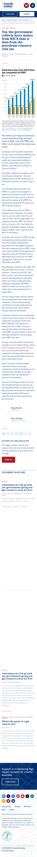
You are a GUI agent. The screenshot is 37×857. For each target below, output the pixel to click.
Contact (11, 810)
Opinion (4, 481)
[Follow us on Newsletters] (13, 801)
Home (4, 20)
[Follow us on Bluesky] (4, 796)
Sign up (8, 459)
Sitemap (17, 806)
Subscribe (10, 14)
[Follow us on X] (8, 796)
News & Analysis (12, 20)
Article (4, 670)
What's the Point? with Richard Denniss (17, 717)
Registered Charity (7, 836)
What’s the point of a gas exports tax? (15, 722)
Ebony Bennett (16, 493)
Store (3, 810)
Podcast (5, 717)
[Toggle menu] (32, 5)
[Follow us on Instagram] (18, 796)
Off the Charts (24, 20)
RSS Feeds (27, 806)
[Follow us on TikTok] (27, 796)
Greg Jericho (21, 54)
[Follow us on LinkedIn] (32, 796)
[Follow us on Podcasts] (8, 801)
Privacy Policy (6, 806)
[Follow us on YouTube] (22, 796)
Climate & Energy (7, 506)
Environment (24, 506)
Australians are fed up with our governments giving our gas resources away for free (17, 487)
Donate (27, 14)
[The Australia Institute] (13, 5)
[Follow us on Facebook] (13, 796)
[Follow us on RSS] (4, 801)
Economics (5, 63)
